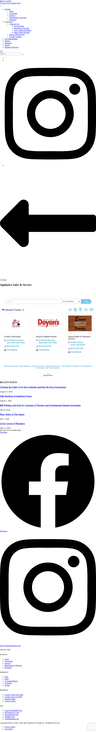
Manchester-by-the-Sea (17, 18)
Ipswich (12, 16)
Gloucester (13, 13)
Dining (7, 41)
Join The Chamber (52, 368)
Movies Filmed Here (17, 35)
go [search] (87, 301)
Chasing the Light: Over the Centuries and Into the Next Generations (33, 387)
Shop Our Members (53, 366)
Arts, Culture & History (22, 30)
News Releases (25, 366)
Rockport (12, 20)
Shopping (8, 43)
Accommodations (11, 39)
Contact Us (77, 366)
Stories (7, 45)
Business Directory (12, 47)
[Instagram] (50, 165)
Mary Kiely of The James (12, 414)
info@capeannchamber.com (10, 646)
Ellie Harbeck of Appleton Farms (16, 396)
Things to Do (14, 24)
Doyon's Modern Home (46, 337)
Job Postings (66, 366)
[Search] (23, 54)
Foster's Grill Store (12, 337)
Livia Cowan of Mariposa (12, 423)
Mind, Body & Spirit (21, 32)
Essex (11, 11)
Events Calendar (15, 37)
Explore (8, 9)
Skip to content (5, 1)
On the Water (19, 26)
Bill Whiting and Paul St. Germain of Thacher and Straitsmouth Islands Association (40, 405)
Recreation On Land (21, 28)
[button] (3, 310)
